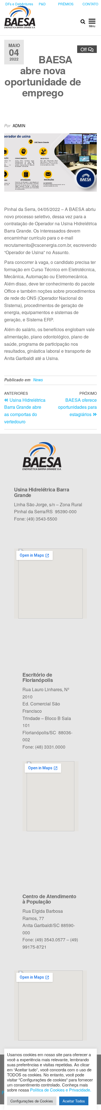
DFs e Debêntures (19, 3)
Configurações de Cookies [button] (31, 1101)
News (38, 379)
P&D (42, 3)
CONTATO (90, 3)
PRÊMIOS (66, 3)
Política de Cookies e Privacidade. (60, 1090)
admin (19, 125)
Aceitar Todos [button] (74, 1101)
